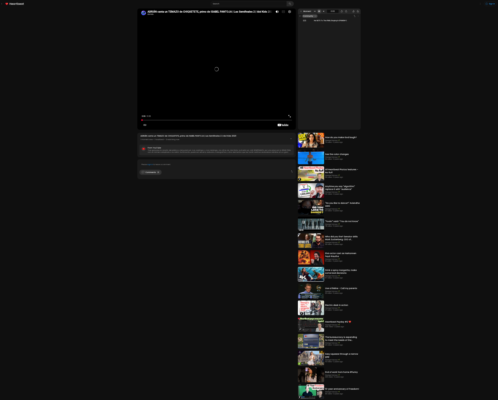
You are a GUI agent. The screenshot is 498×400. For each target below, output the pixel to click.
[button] (216, 145)
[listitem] (15, 3)
